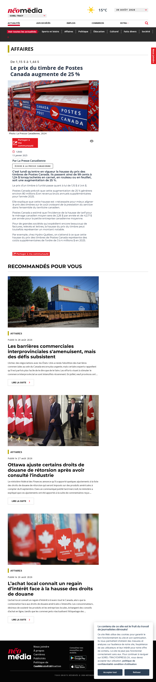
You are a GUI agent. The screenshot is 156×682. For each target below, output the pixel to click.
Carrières (39, 654)
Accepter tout (110, 672)
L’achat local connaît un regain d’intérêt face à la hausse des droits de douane (50, 589)
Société (146, 31)
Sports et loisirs (50, 31)
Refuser (137, 672)
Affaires (68, 31)
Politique (83, 31)
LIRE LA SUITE (19, 382)
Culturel (114, 31)
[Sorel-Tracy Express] (19, 658)
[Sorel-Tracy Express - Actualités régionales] (25, 10)
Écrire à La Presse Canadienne (33, 166)
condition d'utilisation (125, 664)
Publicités (40, 658)
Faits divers (130, 31)
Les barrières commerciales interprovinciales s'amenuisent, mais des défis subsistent (52, 351)
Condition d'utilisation (47, 666)
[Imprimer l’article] (91, 141)
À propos (39, 650)
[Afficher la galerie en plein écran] (95, 83)
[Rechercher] (146, 23)
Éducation (99, 31)
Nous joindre (41, 646)
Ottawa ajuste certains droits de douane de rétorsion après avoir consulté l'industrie (46, 470)
